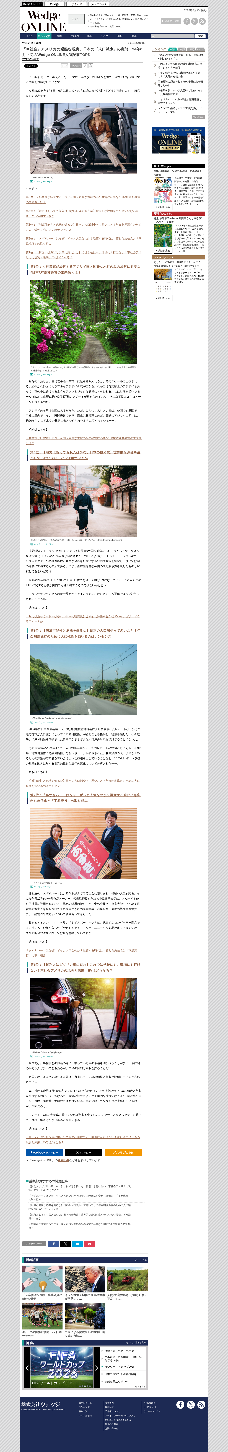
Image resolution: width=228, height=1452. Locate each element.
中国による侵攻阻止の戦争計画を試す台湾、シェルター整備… (180, 65)
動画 (134, 36)
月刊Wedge (149, 1403)
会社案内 (109, 1403)
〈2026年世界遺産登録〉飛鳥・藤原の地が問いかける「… (180, 56)
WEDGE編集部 (30, 59)
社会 (89, 36)
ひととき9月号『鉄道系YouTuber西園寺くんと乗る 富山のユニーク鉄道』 (120, 21)
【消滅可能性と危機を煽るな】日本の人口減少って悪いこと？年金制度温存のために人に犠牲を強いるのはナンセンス (79, 1207)
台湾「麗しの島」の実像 (119, 1350)
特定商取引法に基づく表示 (118, 1420)
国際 (59, 36)
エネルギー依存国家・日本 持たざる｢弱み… (123, 1358)
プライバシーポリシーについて (120, 1415)
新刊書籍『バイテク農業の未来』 (106, 26)
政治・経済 (44, 36)
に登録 (123, 1152)
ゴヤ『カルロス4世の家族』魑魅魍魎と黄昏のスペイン (180, 101)
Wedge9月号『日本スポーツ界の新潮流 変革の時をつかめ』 (120, 15)
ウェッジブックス (152, 1411)
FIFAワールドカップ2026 (119, 1366)
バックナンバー (34, 1243)
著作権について (112, 1411)
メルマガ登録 (172, 21)
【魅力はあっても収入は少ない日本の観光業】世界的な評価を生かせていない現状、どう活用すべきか (79, 1216)
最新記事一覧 (85, 1403)
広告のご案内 (111, 1424)
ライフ (104, 36)
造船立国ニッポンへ (117, 1381)
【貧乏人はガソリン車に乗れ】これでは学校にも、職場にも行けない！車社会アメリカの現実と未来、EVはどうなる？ (79, 1188)
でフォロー (44, 1152)
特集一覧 (83, 1411)
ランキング (84, 1407)
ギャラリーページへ (43, 181)
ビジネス (74, 36)
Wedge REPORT (31, 42)
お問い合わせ (111, 1428)
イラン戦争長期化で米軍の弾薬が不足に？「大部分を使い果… (179, 74)
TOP (29, 36)
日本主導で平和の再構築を (53, 1386)
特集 (119, 36)
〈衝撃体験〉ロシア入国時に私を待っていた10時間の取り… (180, 92)
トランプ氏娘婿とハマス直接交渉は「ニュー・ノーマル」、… (180, 110)
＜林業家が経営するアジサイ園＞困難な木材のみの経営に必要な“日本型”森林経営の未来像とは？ (80, 1226)
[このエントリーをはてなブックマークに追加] (77, 1244)
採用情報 (109, 1407)
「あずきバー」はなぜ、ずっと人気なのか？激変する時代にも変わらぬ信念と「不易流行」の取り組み (79, 1197)
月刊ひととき (150, 1407)
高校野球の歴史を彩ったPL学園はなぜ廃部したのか (180, 83)
